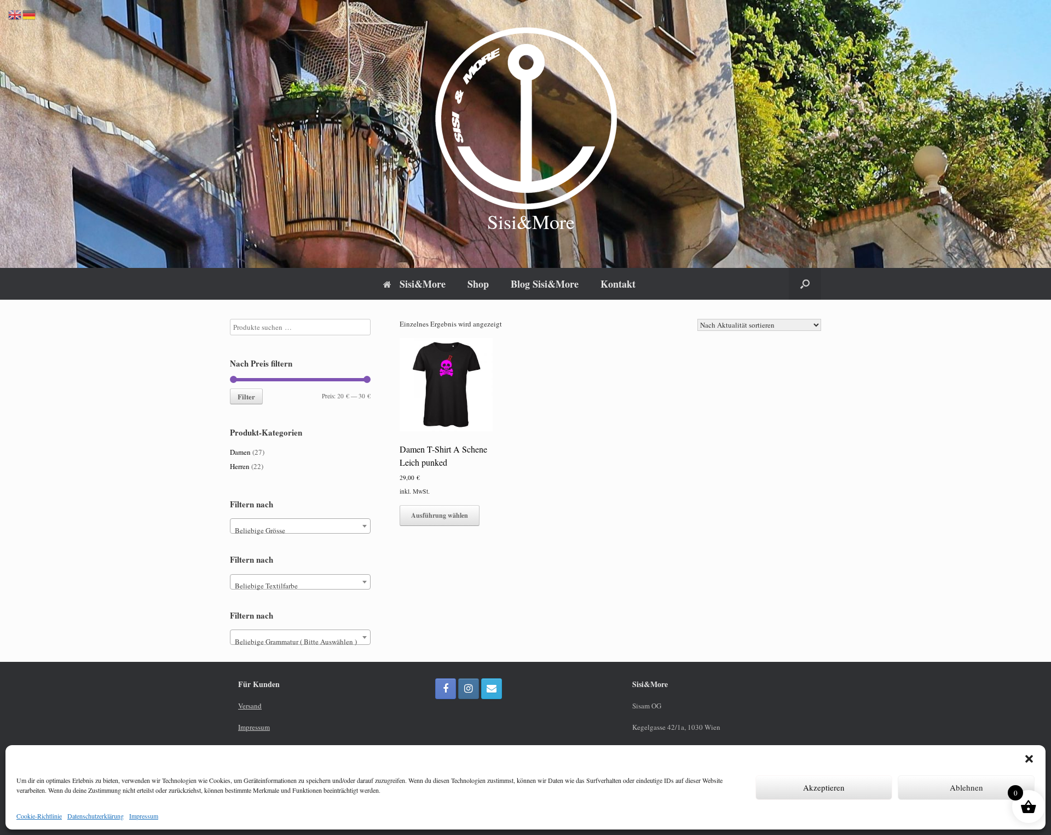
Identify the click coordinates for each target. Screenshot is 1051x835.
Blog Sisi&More (545, 284)
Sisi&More (423, 284)
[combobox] (300, 526)
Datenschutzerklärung (95, 815)
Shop (478, 284)
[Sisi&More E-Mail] (491, 688)
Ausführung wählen (439, 515)
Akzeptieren (824, 787)
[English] (15, 14)
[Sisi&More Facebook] (445, 688)
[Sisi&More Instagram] (468, 688)
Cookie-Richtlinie (39, 815)
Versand (250, 706)
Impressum (143, 815)
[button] (1029, 758)
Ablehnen (966, 787)
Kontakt (618, 284)
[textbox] (300, 530)
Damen (240, 452)
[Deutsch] (29, 14)
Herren (240, 466)
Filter (246, 396)
